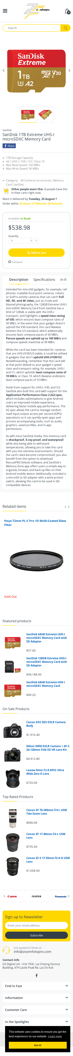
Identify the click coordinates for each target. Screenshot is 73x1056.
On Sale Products (16, 709)
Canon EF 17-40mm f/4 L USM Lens (45, 835)
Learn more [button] (55, 1036)
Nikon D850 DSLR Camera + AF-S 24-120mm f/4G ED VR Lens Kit (47, 748)
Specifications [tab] (44, 280)
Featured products (17, 621)
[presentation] (65, 506)
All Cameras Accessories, (36, 180)
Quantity (13, 236)
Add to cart (38, 253)
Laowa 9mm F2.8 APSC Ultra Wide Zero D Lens (45, 772)
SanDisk (7, 130)
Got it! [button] (37, 1045)
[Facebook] (36, 975)
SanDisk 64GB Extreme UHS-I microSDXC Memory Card (45, 684)
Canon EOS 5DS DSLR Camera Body (46, 724)
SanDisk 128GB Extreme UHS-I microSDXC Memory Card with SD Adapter (46, 661)
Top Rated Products (18, 796)
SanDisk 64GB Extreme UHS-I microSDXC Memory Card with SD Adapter (46, 638)
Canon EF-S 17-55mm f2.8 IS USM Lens (48, 859)
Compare (17, 262)
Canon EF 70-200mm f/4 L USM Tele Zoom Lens (46, 811)
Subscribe (36, 935)
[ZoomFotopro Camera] (36, 11)
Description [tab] (18, 280)
